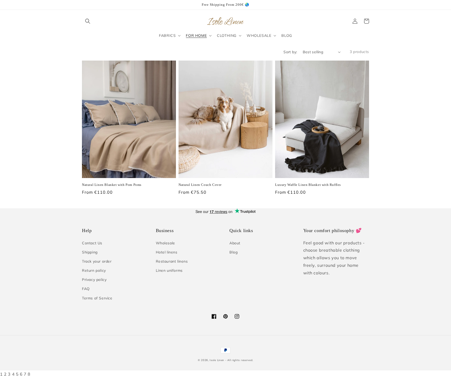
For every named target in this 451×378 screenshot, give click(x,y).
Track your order (97, 261)
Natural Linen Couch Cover (200, 185)
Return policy (94, 270)
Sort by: (290, 52)
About (234, 243)
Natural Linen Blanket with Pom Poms (111, 185)
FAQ (86, 288)
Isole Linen (217, 360)
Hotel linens (166, 252)
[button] (87, 21)
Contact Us (92, 243)
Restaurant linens (172, 261)
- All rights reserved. (239, 360)
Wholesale (165, 243)
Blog (233, 252)
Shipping (90, 252)
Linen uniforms (169, 270)
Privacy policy (94, 279)
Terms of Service (97, 298)
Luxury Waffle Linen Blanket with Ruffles (308, 185)
